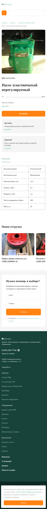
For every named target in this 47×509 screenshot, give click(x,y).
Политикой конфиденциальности (29, 492)
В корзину (24, 114)
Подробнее (7, 129)
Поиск (42, 12)
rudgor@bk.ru (6, 367)
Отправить (23, 312)
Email (11, 295)
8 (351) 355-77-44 (9, 350)
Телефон (11, 303)
